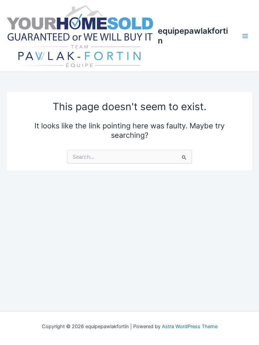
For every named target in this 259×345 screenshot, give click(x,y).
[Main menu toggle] (245, 36)
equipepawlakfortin (193, 35)
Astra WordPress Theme (190, 326)
